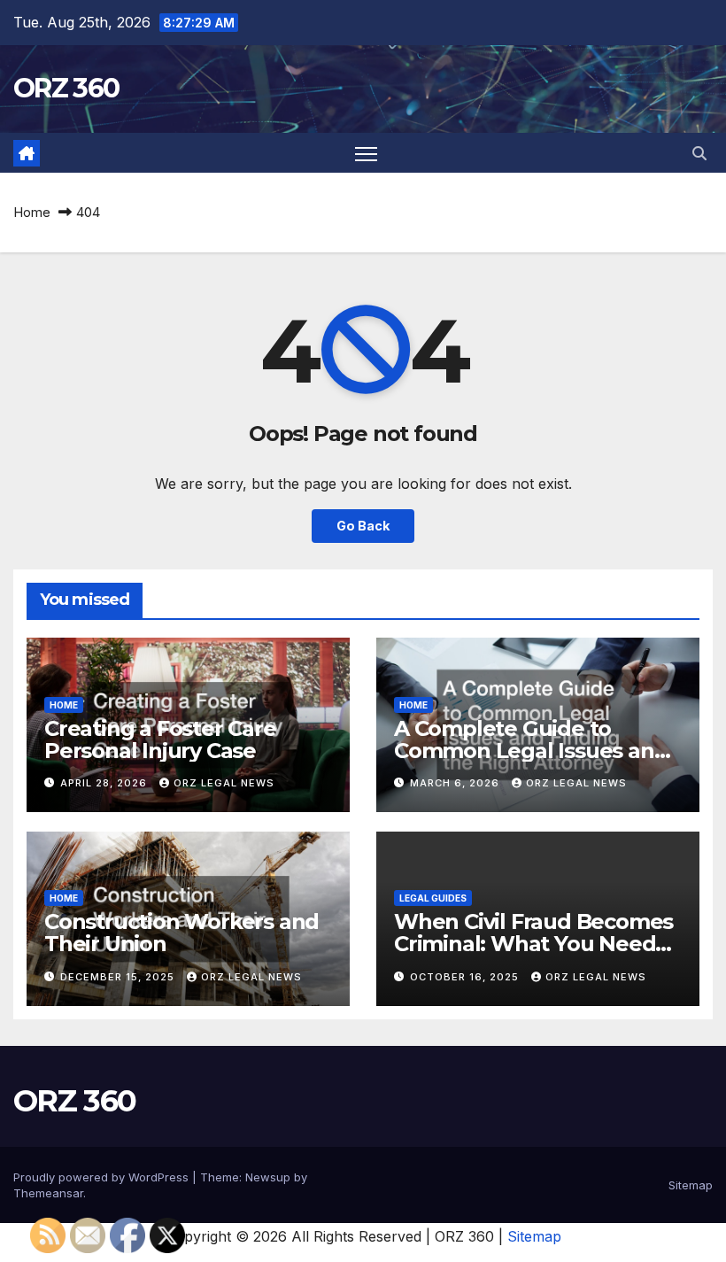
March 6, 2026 (456, 783)
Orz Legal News (224, 783)
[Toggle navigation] (366, 152)
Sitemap (690, 1185)
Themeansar (48, 1193)
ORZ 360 (66, 88)
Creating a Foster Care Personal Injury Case (160, 739)
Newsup (267, 1177)
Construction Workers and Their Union (181, 932)
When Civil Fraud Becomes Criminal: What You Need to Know (533, 944)
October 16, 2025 (466, 977)
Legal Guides (433, 898)
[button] (699, 153)
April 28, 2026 (105, 783)
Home (31, 212)
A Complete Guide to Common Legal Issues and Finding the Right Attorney (533, 751)
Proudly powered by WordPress (102, 1177)
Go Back (363, 525)
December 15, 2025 (119, 977)
